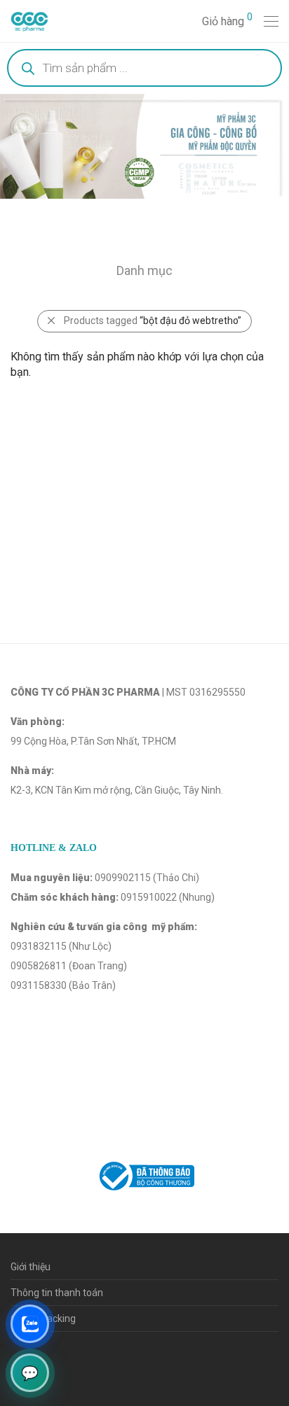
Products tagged (152, 320)
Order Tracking (43, 1318)
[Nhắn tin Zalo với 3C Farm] (30, 1324)
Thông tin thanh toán (57, 1292)
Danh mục (144, 270)
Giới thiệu (31, 1266)
